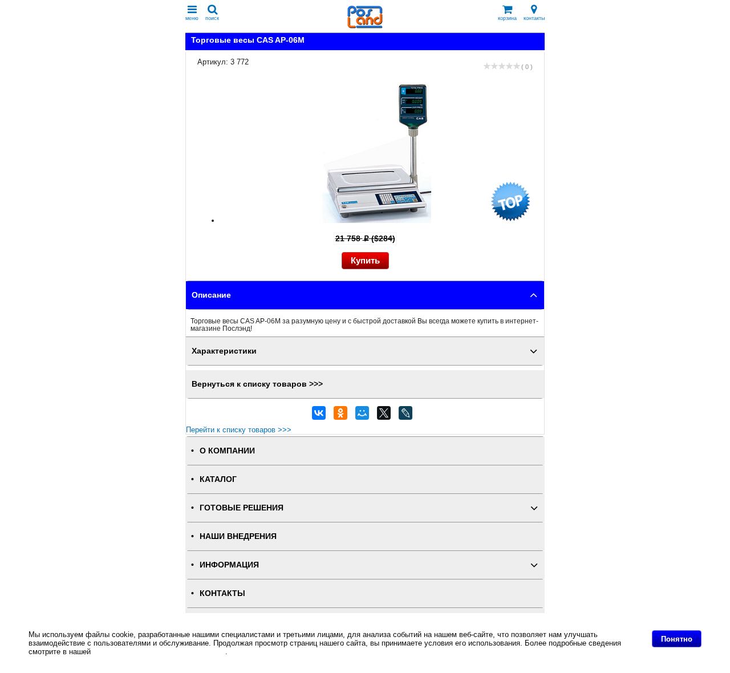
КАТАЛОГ (218, 479)
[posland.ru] (365, 26)
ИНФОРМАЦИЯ (229, 565)
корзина (507, 18)
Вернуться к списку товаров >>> (257, 384)
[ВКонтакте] (318, 415)
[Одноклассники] (340, 415)
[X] (384, 415)
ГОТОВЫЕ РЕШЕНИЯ (241, 508)
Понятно (676, 639)
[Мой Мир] (362, 415)
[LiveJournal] (405, 415)
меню (191, 18)
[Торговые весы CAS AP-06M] (376, 220)
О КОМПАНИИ (227, 451)
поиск (212, 18)
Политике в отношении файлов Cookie (159, 651)
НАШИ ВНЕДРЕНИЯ (238, 536)
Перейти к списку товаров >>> (238, 429)
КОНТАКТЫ (222, 593)
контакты (534, 18)
